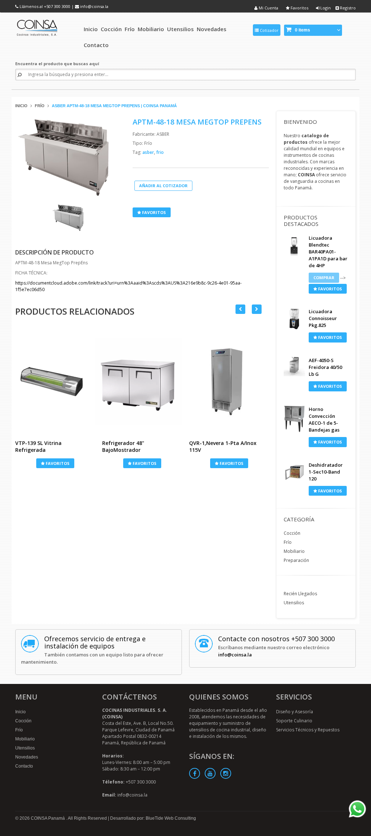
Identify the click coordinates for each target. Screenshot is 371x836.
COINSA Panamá (48, 818)
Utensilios (294, 603)
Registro (347, 7)
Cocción (292, 533)
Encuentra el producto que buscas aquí (57, 63)
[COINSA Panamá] (37, 26)
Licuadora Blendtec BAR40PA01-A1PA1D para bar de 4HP (328, 252)
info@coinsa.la (94, 6)
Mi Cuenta (268, 7)
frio (160, 152)
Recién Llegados (300, 594)
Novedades (26, 757)
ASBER (163, 134)
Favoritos (298, 7)
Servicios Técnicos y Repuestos (307, 730)
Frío (40, 106)
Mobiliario (294, 551)
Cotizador (269, 30)
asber (148, 152)
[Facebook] (194, 773)
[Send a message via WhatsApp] (357, 809)
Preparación (296, 560)
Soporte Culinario (294, 721)
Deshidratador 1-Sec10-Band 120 (326, 472)
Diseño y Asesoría (294, 712)
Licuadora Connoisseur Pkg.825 (323, 318)
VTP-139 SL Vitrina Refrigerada (38, 446)
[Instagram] (225, 773)
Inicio (21, 106)
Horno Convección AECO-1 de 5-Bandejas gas (324, 419)
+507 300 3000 (57, 6)
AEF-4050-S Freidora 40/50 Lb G (325, 367)
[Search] (19, 75)
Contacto (24, 766)
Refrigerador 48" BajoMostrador (123, 446)
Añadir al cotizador (163, 185)
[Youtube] (210, 773)
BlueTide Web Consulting (171, 818)
